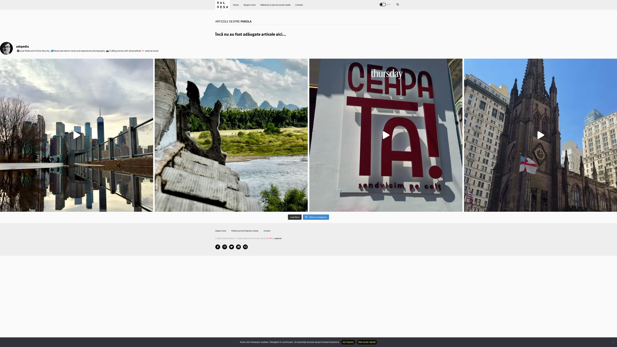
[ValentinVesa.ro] (222, 5)
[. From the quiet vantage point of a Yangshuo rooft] (231, 135)
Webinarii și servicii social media (275, 4)
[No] (613, 342)
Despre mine (250, 4)
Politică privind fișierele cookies (244, 230)
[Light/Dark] (383, 4)
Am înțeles (348, 342)
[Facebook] (217, 247)
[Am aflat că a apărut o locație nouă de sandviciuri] (385, 135)
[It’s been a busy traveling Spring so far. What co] (76, 135)
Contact (299, 4)
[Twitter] (231, 247)
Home (236, 4)
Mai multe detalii (367, 342)
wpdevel (278, 238)
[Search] (397, 4)
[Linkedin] (238, 247)
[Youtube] (224, 247)
